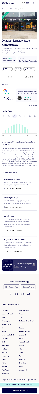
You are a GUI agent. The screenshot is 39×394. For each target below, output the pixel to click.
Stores (12, 9)
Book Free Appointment (19, 390)
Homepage (5, 9)
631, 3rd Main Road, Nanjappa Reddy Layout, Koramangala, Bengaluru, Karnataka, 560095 (17, 202)
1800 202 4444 (31, 3)
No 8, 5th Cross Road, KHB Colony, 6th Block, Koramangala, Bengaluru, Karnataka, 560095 (17, 184)
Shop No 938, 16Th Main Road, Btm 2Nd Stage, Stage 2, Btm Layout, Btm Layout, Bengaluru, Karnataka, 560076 (18, 245)
